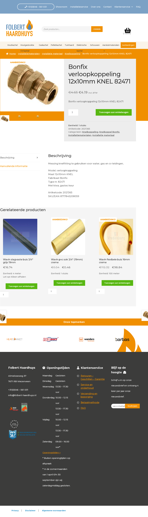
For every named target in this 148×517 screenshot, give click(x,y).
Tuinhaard (69, 45)
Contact (107, 6)
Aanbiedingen (128, 45)
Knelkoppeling (72, 53)
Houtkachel (13, 45)
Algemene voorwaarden (54, 510)
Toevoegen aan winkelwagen (113, 112)
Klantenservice (122, 6)
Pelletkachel (56, 45)
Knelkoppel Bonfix (109, 132)
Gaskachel (43, 45)
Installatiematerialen (79, 135)
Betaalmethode (90, 402)
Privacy (15, 510)
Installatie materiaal (52, 53)
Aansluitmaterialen (110, 45)
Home (12, 53)
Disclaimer (30, 510)
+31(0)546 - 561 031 (37, 6)
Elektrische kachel (82, 46)
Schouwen (95, 45)
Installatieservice (79, 6)
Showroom (61, 6)
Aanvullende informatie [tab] (13, 166)
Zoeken (96, 29)
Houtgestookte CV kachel (27, 46)
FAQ (138, 6)
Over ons (95, 6)
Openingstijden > (51, 452)
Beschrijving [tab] (7, 157)
